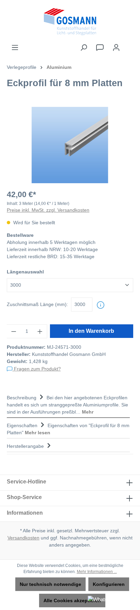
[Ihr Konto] (116, 47)
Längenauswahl (25, 271)
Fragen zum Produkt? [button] (37, 368)
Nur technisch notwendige (50, 584)
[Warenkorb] (128, 44)
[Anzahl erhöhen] (40, 331)
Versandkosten (23, 537)
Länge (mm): (37, 304)
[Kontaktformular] (100, 47)
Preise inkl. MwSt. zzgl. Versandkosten (48, 210)
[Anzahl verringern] (13, 331)
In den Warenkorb (91, 331)
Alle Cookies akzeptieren (72, 600)
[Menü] (15, 47)
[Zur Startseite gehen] (70, 21)
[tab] (68, 404)
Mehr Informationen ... (97, 571)
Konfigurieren (109, 584)
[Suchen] (83, 47)
